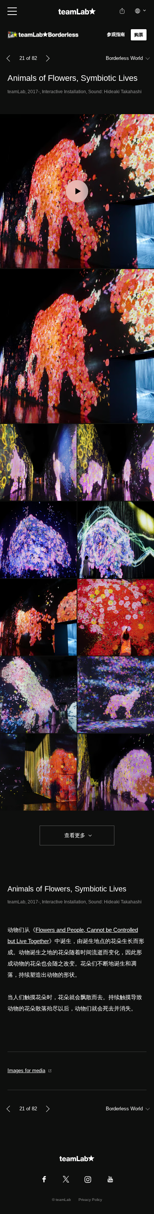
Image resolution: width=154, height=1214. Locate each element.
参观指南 (116, 34)
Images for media (26, 1070)
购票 (138, 34)
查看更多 (74, 835)
